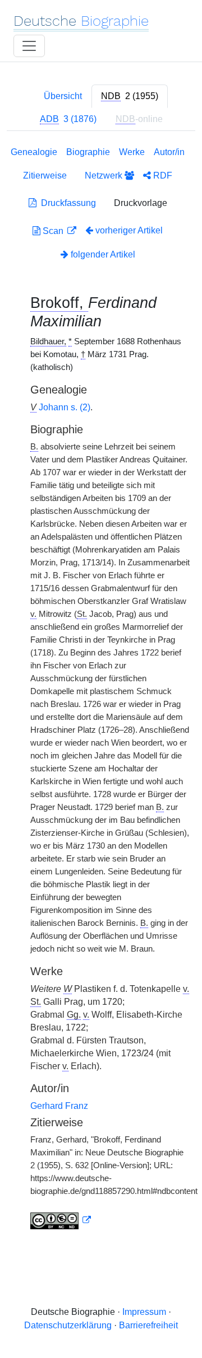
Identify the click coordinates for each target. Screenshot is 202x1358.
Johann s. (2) (64, 407)
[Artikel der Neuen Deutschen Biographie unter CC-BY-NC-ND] (60, 1220)
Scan (53, 231)
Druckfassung (66, 203)
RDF (161, 175)
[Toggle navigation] (29, 46)
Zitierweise (45, 175)
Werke (132, 152)
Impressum (144, 1312)
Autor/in (169, 152)
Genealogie (34, 152)
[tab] (129, 96)
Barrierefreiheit (148, 1325)
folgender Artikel (101, 254)
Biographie (88, 152)
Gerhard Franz (59, 1106)
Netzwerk (105, 175)
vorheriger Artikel (129, 230)
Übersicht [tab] (63, 96)
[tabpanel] (101, 690)
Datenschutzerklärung (68, 1325)
